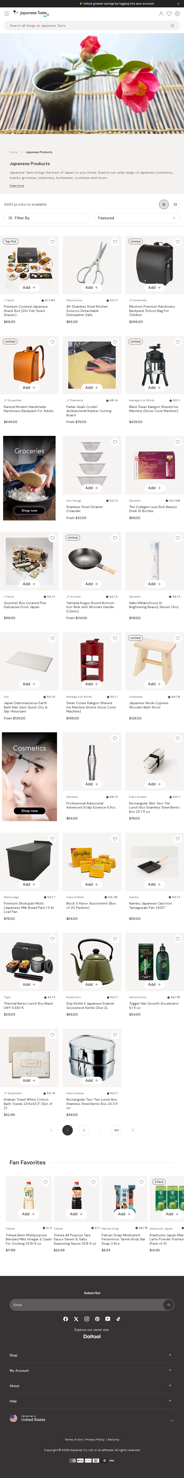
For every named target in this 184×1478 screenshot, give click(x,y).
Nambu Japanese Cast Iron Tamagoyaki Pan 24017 (150, 905)
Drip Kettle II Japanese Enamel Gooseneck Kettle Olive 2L (90, 1005)
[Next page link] (132, 1130)
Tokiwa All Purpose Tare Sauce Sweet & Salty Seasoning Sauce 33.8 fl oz (75, 1239)
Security (113, 1439)
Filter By (22, 217)
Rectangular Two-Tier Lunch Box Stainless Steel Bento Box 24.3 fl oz (91, 1104)
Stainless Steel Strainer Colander (84, 509)
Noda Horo (73, 997)
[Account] (161, 13)
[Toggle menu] (7, 13)
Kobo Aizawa (137, 797)
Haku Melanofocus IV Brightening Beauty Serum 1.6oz (153, 605)
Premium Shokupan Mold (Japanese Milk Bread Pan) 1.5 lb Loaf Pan (29, 907)
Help (13, 1401)
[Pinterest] (97, 1319)
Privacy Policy (95, 1439)
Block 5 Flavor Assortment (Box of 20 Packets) (91, 905)
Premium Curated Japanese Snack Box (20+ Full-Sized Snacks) (26, 311)
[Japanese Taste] (31, 13)
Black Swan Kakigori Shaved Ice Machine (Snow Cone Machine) (153, 409)
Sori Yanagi (73, 501)
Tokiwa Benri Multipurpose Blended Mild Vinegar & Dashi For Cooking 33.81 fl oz (29, 1239)
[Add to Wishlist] (52, 242)
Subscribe (168, 1305)
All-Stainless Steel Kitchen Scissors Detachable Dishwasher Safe (87, 311)
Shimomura (74, 300)
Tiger (7, 997)
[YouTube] (107, 1319)
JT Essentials (138, 300)
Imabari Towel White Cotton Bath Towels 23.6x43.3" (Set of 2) (28, 1104)
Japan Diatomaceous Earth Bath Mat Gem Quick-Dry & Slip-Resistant (26, 707)
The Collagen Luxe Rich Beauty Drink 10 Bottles (153, 509)
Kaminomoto (137, 997)
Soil (6, 697)
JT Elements (74, 400)
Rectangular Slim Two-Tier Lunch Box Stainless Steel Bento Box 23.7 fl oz (154, 807)
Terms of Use (73, 1439)
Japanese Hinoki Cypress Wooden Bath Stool (148, 705)
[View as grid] (164, 204)
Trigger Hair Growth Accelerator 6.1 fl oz (154, 1005)
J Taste (9, 300)
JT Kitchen (73, 597)
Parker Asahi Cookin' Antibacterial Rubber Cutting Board (88, 411)
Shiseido (135, 501)
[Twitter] (76, 1319)
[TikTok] (118, 1319)
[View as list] (175, 204)
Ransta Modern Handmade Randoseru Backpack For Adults (29, 409)
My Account (19, 1370)
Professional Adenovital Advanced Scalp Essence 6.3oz (90, 805)
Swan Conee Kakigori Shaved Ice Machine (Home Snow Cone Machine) (91, 707)
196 (116, 1130)
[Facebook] (65, 1319)
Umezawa (135, 697)
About (14, 1386)
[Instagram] (86, 1319)
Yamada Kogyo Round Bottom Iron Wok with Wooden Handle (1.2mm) (90, 607)
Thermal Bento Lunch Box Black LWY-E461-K (28, 1005)
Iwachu (134, 897)
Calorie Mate (75, 897)
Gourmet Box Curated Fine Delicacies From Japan (25, 605)
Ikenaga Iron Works (142, 400)
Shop (13, 1355)
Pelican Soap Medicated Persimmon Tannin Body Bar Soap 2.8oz (123, 1239)
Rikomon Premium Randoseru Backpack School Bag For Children (152, 311)
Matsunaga (11, 897)
